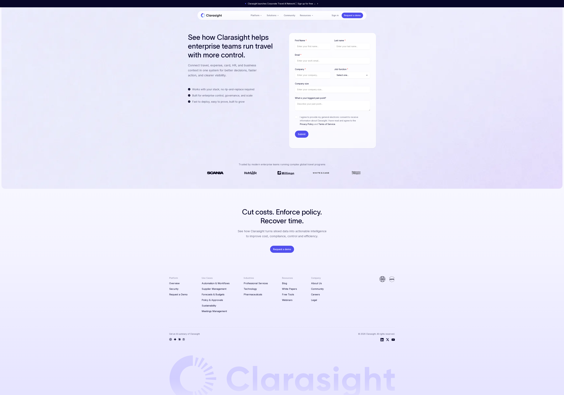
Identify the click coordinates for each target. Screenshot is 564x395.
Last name (339, 40)
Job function (340, 69)
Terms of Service (326, 124)
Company (299, 69)
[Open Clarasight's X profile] (387, 339)
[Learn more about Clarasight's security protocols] (382, 279)
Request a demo (352, 15)
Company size (302, 83)
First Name (300, 40)
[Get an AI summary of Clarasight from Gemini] (175, 339)
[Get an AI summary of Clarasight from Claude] (179, 339)
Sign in (335, 15)
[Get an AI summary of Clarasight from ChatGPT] (170, 339)
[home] (211, 15)
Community (289, 15)
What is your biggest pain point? (310, 98)
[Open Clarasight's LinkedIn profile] (382, 339)
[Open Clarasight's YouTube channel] (393, 339)
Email (297, 55)
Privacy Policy (307, 124)
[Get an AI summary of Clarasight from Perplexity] (184, 339)
